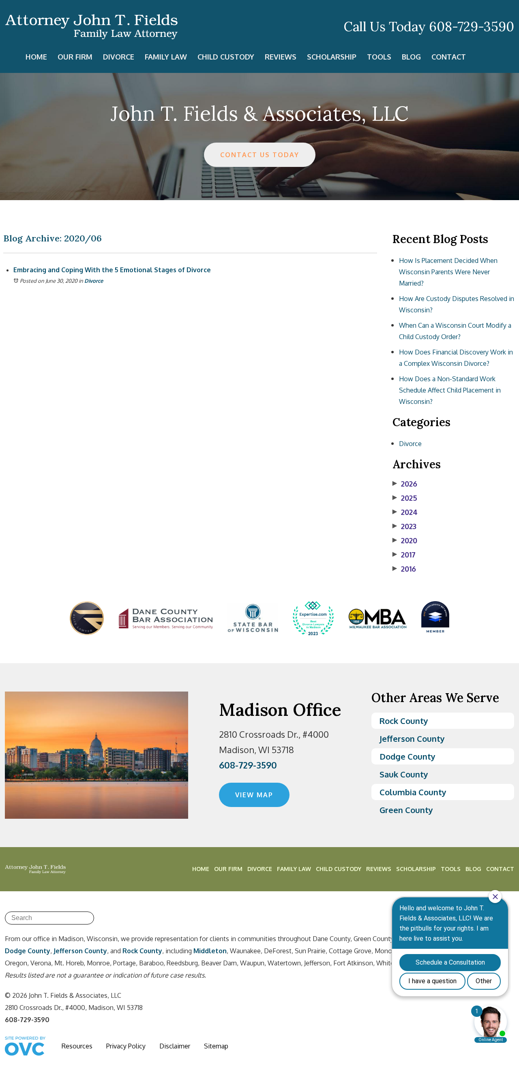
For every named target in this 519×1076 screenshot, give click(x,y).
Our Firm (75, 56)
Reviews (280, 56)
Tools (379, 56)
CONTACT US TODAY (259, 155)
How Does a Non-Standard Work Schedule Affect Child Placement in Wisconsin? (450, 390)
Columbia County (413, 792)
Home (36, 56)
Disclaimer (174, 1046)
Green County (406, 810)
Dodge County (407, 756)
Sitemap (216, 1046)
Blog (411, 56)
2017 (404, 555)
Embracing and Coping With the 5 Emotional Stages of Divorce (112, 270)
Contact (448, 56)
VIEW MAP (254, 795)
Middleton (210, 951)
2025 (404, 498)
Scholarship (331, 56)
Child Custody (225, 56)
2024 (405, 512)
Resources (77, 1046)
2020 (404, 540)
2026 (404, 484)
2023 (404, 526)
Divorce (118, 56)
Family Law (166, 56)
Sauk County (404, 774)
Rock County (404, 720)
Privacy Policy (126, 1046)
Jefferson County (412, 738)
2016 (404, 569)
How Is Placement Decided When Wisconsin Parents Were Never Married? (448, 271)
